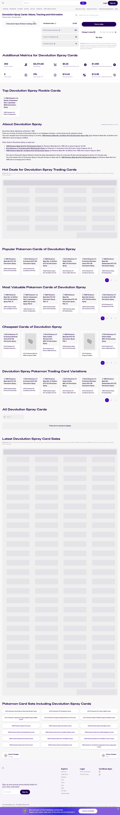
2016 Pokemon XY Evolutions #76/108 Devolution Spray (25, 148)
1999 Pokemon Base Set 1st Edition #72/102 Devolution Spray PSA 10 (66, 135)
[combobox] (51, 3)
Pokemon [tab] (39, 9)
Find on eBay (99, 24)
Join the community (88, 811)
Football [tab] (20, 9)
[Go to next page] (115, 280)
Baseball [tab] (5, 9)
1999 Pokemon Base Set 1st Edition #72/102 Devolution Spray (27, 150)
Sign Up (113, 3)
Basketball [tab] (13, 9)
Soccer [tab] (32, 9)
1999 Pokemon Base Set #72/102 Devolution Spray (23, 146)
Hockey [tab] (26, 9)
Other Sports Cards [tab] (50, 9)
